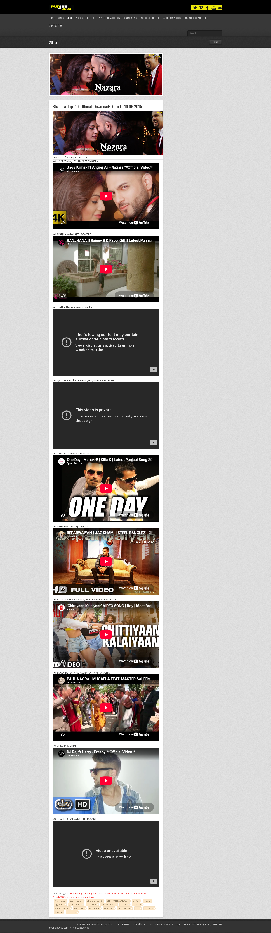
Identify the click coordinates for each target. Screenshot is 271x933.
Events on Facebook (108, 18)
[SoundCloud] (220, 8)
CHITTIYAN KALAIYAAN (117, 900)
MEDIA (158, 924)
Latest (107, 893)
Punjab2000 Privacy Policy (197, 924)
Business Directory (97, 924)
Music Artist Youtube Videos (125, 893)
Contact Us (55, 25)
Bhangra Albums (94, 893)
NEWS (167, 924)
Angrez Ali (60, 900)
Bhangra (79, 893)
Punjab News (130, 18)
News (70, 18)
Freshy (147, 900)
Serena (58, 911)
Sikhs (61, 18)
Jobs (151, 924)
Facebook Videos (171, 18)
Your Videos (87, 897)
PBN (138, 908)
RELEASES (217, 924)
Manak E (137, 904)
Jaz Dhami (91, 904)
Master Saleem (62, 908)
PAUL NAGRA (124, 908)
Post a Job (177, 924)
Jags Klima (59, 904)
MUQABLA (94, 908)
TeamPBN (71, 911)
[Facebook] (207, 8)
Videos (79, 18)
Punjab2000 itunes (62, 897)
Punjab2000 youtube (196, 18)
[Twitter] (195, 8)
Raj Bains (149, 908)
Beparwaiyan (76, 900)
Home (52, 18)
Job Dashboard (139, 924)
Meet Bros (79, 908)
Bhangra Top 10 (94, 900)
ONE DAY (108, 908)
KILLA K (124, 904)
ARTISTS (81, 924)
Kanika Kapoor (108, 904)
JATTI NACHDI (75, 904)
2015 (71, 893)
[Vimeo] (201, 8)
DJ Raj (136, 900)
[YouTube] (213, 8)
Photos (90, 18)
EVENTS (125, 924)
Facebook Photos (150, 18)
